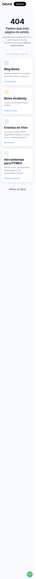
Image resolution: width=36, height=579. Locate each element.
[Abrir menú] (30, 4)
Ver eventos (9, 143)
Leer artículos (10, 81)
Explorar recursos (12, 178)
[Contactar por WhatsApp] (29, 574)
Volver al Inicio (17, 189)
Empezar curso (10, 111)
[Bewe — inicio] (7, 4)
